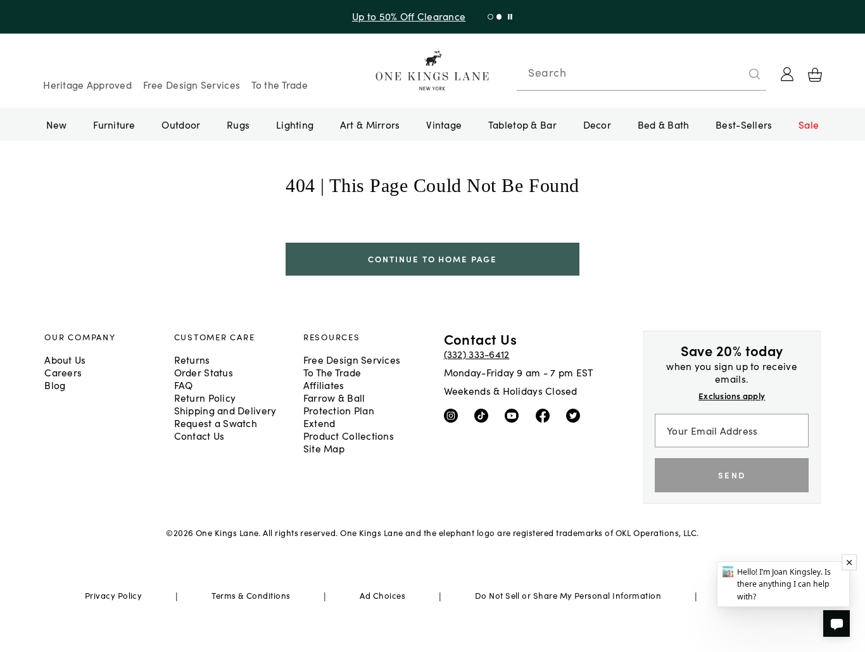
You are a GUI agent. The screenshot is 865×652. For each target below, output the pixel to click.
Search (547, 72)
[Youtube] (514, 415)
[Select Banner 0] (490, 17)
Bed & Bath (664, 124)
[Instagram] (454, 415)
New (56, 124)
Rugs (238, 124)
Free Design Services (192, 84)
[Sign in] (787, 74)
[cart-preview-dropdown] (815, 75)
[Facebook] (545, 415)
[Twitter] (576, 415)
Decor (597, 124)
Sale (809, 124)
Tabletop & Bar (522, 124)
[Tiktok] (484, 415)
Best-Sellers (744, 124)
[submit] (755, 74)
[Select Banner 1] (499, 17)
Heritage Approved (87, 84)
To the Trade (279, 84)
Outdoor (180, 124)
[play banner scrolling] (510, 17)
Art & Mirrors (370, 124)
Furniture (114, 124)
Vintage (444, 124)
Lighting (294, 124)
